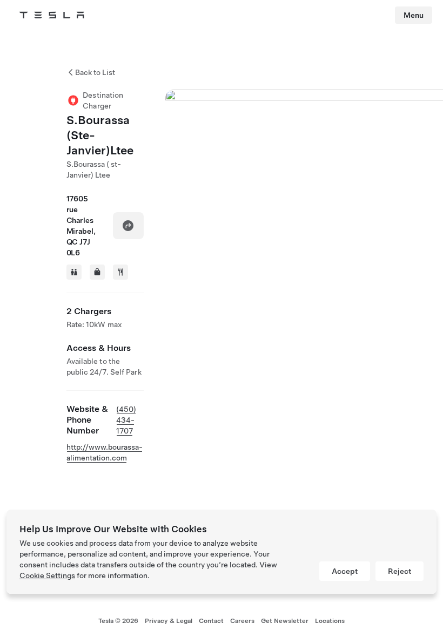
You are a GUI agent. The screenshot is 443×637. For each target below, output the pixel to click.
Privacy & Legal (168, 621)
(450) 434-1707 (126, 420)
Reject (399, 571)
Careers (242, 621)
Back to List (95, 72)
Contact (211, 621)
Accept (345, 571)
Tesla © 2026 (118, 621)
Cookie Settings (47, 575)
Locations (330, 621)
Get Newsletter (284, 621)
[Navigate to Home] (52, 15)
